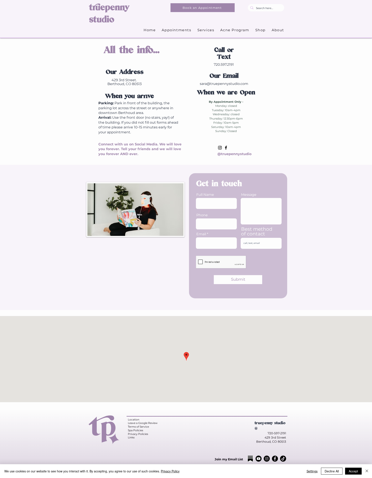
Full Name (205, 194)
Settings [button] (312, 471)
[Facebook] (225, 147)
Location (133, 419)
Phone (202, 215)
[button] (206, 30)
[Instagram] (219, 147)
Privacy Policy (170, 471)
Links (131, 437)
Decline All (332, 471)
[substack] (250, 459)
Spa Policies (135, 430)
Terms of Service (138, 426)
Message (248, 194)
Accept (353, 471)
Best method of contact (256, 231)
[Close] (366, 471)
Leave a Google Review (143, 423)
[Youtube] (259, 459)
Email (201, 234)
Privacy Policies (138, 434)
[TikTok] (283, 459)
